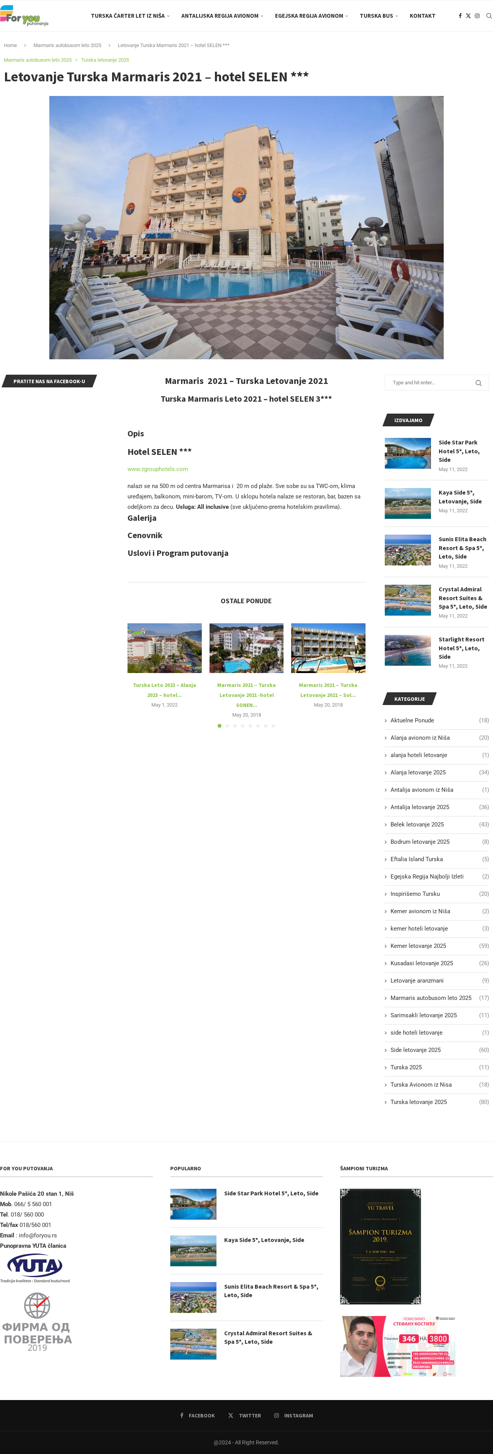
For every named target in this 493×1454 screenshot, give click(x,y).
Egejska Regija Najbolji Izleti (440, 876)
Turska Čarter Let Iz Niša (128, 15)
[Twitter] (468, 15)
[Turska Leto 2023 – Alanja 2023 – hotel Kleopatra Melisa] (164, 648)
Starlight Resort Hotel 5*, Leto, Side (462, 647)
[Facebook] (460, 15)
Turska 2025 (440, 1067)
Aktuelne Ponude (440, 720)
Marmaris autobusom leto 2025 (67, 45)
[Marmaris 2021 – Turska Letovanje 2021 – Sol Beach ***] (328, 648)
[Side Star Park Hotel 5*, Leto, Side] (408, 453)
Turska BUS (376, 15)
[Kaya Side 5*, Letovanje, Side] (408, 503)
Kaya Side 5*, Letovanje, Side (460, 496)
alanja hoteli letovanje (440, 755)
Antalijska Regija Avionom (219, 15)
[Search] (489, 15)
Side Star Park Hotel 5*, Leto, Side (459, 450)
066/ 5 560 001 (33, 1204)
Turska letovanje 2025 (440, 1102)
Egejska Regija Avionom (309, 15)
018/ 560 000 (27, 1214)
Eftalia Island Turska (440, 859)
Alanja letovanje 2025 (440, 772)
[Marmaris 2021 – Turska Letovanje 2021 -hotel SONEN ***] (247, 648)
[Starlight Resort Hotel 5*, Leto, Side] (408, 650)
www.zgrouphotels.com (157, 469)
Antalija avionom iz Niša (440, 789)
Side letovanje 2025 (440, 1050)
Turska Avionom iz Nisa (440, 1084)
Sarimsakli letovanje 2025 (440, 1015)
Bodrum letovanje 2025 (440, 841)
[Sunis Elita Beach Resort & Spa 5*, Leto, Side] (408, 550)
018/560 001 (36, 1225)
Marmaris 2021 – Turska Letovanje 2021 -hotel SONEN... (246, 695)
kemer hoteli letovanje (440, 928)
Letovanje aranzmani (440, 980)
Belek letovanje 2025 (440, 824)
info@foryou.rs (38, 1235)
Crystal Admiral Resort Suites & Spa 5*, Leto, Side (463, 597)
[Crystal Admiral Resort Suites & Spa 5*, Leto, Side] (408, 600)
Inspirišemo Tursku (440, 893)
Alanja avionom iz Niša (440, 737)
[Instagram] (477, 15)
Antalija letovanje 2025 (440, 807)
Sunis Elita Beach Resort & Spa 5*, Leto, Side (462, 547)
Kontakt (423, 15)
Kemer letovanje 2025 (440, 945)
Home (10, 45)
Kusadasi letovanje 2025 (440, 963)
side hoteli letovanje (440, 1032)
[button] (137, 675)
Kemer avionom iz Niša (440, 911)
